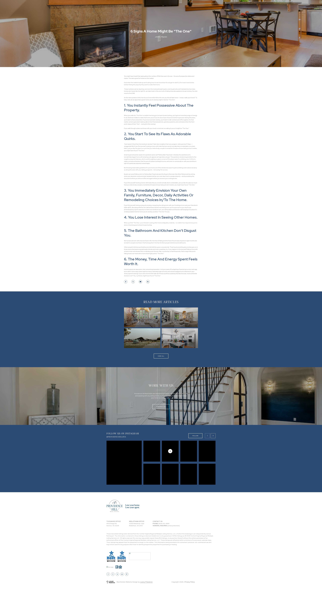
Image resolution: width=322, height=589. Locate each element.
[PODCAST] (126, 574)
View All (161, 356)
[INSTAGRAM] (112, 574)
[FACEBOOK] (108, 574)
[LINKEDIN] (117, 574)
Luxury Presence (146, 582)
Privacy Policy (190, 582)
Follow (195, 435)
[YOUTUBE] (122, 574)
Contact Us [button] (161, 406)
